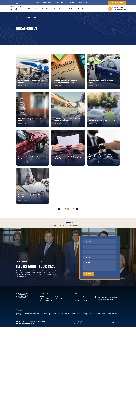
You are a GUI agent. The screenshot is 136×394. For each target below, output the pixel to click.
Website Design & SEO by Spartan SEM (25, 323)
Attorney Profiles (58, 8)
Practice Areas (32, 8)
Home (17, 17)
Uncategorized (26, 17)
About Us (45, 8)
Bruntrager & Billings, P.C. (31, 321)
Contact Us (80, 8)
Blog (70, 8)
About (42, 296)
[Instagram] (17, 3)
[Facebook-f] (11, 3)
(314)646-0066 (119, 9)
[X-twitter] (14, 3)
